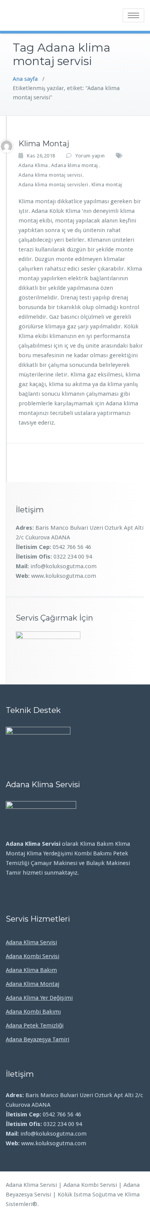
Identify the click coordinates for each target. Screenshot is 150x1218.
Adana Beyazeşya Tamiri (37, 1039)
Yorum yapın (90, 156)
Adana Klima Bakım (31, 970)
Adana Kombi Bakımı (33, 1011)
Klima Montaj (43, 143)
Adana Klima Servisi (31, 942)
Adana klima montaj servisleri (53, 184)
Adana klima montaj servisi (50, 175)
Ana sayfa (25, 78)
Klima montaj (107, 184)
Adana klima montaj (74, 165)
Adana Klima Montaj (32, 983)
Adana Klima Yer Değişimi (39, 997)
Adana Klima (33, 165)
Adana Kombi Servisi (32, 956)
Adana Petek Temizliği (34, 1025)
